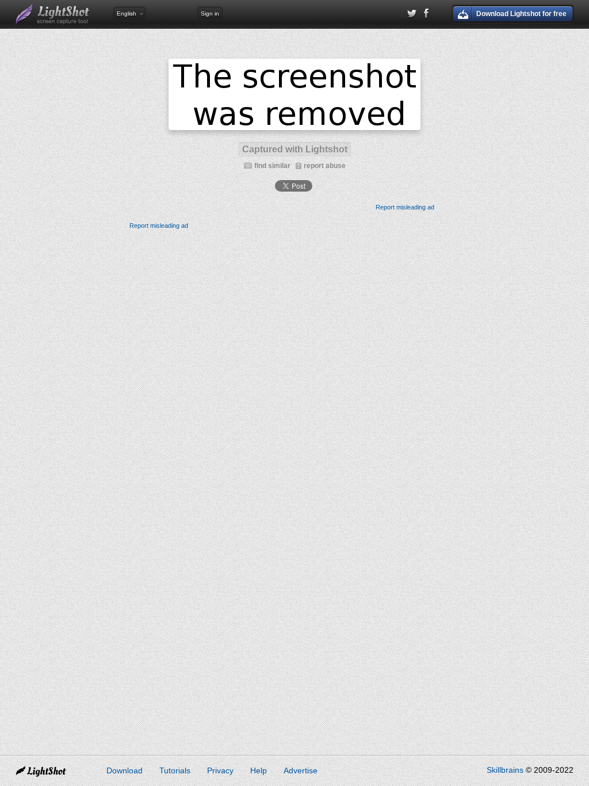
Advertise (301, 770)
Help (258, 770)
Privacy (220, 770)
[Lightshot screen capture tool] (53, 14)
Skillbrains (505, 769)
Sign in (210, 13)
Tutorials (174, 770)
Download (124, 770)
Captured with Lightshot (294, 149)
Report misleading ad (405, 207)
